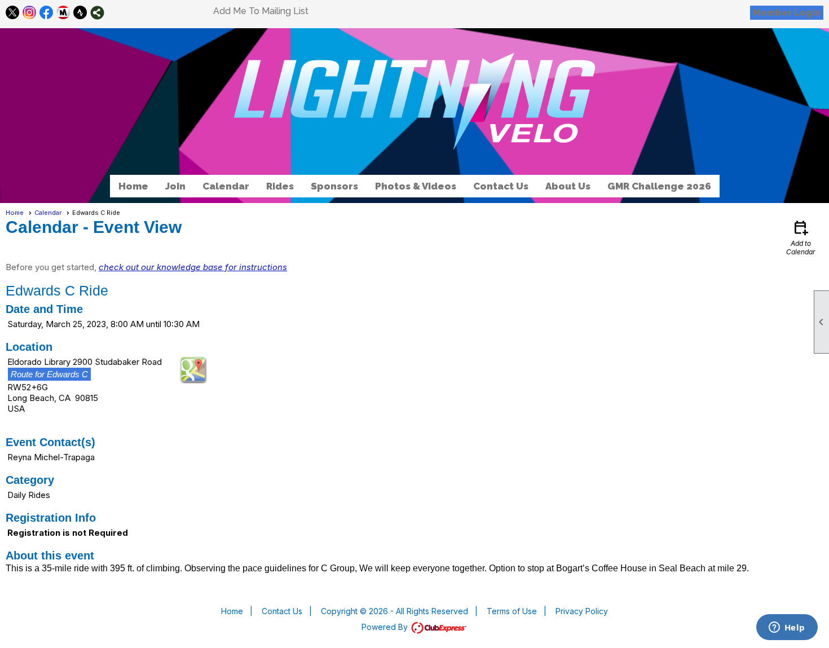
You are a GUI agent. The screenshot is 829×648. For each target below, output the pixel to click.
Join (175, 186)
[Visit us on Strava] (80, 13)
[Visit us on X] (13, 13)
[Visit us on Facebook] (46, 13)
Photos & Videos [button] (415, 186)
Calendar (225, 186)
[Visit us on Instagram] (30, 13)
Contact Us (500, 186)
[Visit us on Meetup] (63, 13)
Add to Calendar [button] (800, 237)
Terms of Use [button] (512, 611)
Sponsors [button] (334, 186)
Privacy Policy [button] (581, 611)
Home (133, 186)
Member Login (787, 12)
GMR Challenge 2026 (659, 186)
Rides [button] (280, 186)
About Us (567, 186)
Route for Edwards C (49, 374)
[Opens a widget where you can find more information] (787, 628)
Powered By (385, 627)
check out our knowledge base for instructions (193, 267)
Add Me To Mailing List (260, 11)
